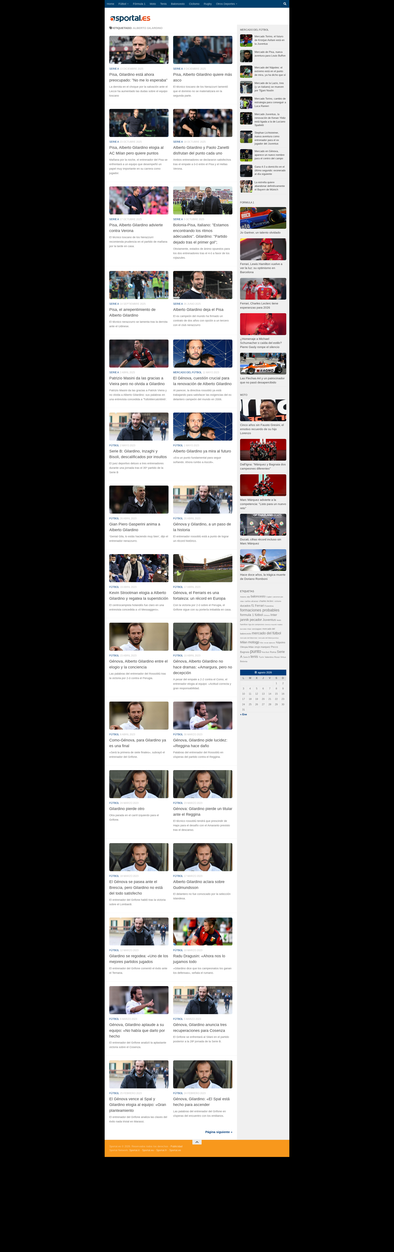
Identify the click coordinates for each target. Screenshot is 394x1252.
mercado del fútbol (187, 372)
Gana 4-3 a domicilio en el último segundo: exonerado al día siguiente (270, 170)
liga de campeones (256, 624)
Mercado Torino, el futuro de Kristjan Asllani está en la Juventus (269, 40)
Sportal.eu (148, 1150)
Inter (273, 615)
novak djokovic (269, 643)
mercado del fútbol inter (248, 638)
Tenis (163, 3)
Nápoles (280, 642)
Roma (273, 652)
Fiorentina (269, 606)
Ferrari (259, 605)
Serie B (246, 657)
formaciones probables (259, 610)
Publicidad (176, 1146)
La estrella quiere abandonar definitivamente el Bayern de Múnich (270, 186)
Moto (153, 3)
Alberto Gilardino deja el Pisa (198, 309)
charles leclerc (266, 601)
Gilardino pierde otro (126, 808)
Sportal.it (134, 1150)
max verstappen (254, 629)
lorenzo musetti (271, 624)
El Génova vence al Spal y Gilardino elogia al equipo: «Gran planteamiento (137, 1105)
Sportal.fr (161, 1150)
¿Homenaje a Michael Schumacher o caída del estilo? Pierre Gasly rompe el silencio (261, 343)
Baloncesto (178, 3)
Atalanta (243, 597)
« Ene (243, 714)
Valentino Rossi (272, 657)
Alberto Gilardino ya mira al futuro (202, 451)
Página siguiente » (218, 1132)
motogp (253, 642)
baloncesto (258, 596)
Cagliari (269, 597)
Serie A (114, 68)
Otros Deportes (225, 3)
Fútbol (122, 3)
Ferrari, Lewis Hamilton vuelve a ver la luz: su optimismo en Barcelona (261, 268)
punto (255, 651)
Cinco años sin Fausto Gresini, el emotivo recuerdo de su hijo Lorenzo (262, 429)
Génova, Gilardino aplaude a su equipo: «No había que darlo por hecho (137, 1030)
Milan (243, 642)
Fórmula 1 (139, 3)
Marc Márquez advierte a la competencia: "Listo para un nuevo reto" (263, 504)
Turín (261, 657)
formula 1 (247, 615)
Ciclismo (194, 3)
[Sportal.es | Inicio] (130, 18)
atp (248, 597)
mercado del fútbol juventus (268, 638)
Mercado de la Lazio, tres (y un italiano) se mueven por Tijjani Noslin (269, 87)
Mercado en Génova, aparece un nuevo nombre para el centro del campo (269, 155)
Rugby (208, 3)
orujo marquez (262, 646)
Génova (267, 615)
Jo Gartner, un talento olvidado (260, 232)
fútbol (259, 615)
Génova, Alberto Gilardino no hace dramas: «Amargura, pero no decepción (202, 667)
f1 (252, 605)
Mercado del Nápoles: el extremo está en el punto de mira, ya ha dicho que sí (270, 71)
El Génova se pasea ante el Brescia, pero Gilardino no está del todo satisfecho (136, 887)
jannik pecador (251, 620)
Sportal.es (175, 1150)
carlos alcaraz (251, 601)
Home (110, 3)
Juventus (269, 619)
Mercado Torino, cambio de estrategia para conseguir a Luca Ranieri (270, 102)
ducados (245, 605)
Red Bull (265, 652)
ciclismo (277, 601)
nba (261, 643)
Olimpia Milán (247, 647)
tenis (254, 657)
